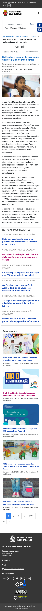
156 (5, 565)
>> (3, 521)
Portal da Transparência (30, 2)
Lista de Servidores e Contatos (14, 569)
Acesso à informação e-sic (9, 2)
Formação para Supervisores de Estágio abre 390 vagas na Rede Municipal (20, 273)
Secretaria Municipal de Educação (16, 36)
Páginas (14, 28)
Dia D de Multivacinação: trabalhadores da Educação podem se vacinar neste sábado (20, 257)
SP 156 (4, 5)
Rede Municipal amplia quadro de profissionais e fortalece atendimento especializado (19, 242)
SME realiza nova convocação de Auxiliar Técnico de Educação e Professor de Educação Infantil (17, 288)
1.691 (31, 516)
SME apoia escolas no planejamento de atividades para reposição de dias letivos (20, 303)
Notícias (23, 28)
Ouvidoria (20, 2)
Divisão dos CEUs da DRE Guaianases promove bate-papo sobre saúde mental (20, 320)
